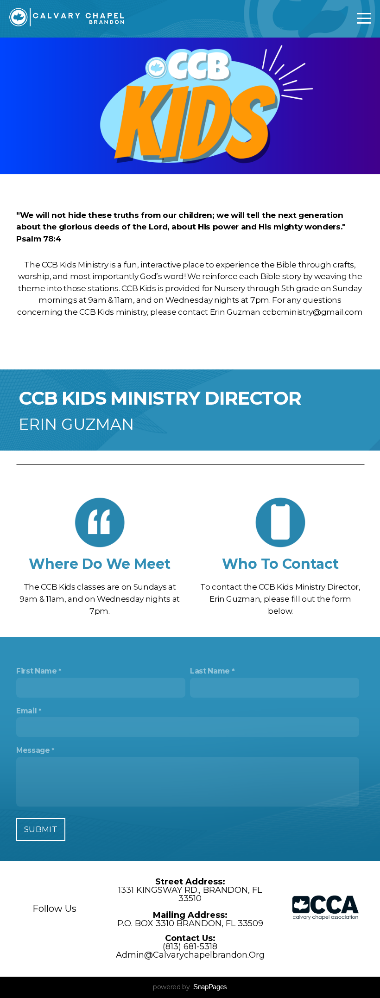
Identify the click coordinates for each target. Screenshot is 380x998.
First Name (36, 671)
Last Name (210, 671)
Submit (40, 829)
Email (26, 710)
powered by (190, 987)
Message (33, 750)
